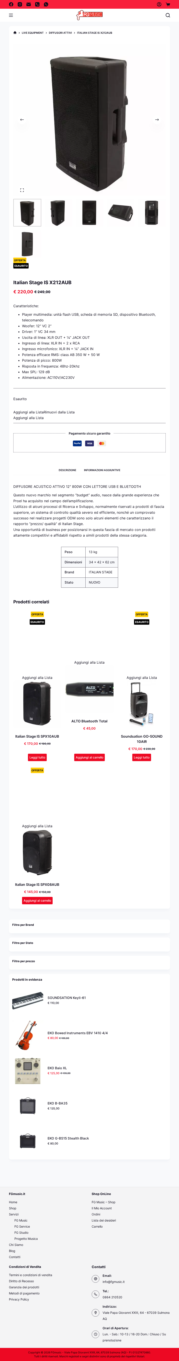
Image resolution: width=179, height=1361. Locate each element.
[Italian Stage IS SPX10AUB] (37, 704)
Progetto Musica (26, 1238)
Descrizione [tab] (67, 470)
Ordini (96, 1214)
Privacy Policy (19, 1299)
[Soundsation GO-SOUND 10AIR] (142, 704)
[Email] (28, 4)
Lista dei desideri (104, 1220)
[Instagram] (20, 4)
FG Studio (21, 1232)
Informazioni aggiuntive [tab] (102, 470)
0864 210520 (112, 1297)
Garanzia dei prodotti (24, 1287)
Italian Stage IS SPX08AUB (37, 884)
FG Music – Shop (103, 1202)
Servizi (14, 1214)
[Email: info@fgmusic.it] (95, 1279)
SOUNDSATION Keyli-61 (67, 998)
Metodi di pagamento (24, 1293)
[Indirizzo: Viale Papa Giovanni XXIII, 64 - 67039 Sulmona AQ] (95, 1313)
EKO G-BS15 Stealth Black (68, 1138)
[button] (44, 412)
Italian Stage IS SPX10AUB (37, 736)
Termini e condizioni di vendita (30, 1275)
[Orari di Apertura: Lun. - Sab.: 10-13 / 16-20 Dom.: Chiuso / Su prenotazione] (95, 1334)
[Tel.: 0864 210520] (95, 1294)
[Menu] (11, 15)
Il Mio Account (102, 1208)
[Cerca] (168, 15)
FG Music (21, 1220)
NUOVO (94, 582)
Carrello (97, 1226)
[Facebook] (11, 4)
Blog (12, 1251)
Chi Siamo (16, 1245)
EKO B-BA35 (57, 1103)
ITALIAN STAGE (100, 572)
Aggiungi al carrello (89, 757)
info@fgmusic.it (114, 1282)
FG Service (22, 1226)
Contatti (14, 1257)
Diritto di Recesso (21, 1281)
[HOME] (15, 32)
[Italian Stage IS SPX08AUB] (37, 852)
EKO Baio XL (57, 1068)
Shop (12, 1208)
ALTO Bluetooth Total (89, 721)
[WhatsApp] (46, 4)
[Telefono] (37, 4)
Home (13, 1202)
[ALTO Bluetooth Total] (89, 689)
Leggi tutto (37, 757)
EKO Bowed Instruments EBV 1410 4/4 (78, 1033)
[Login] (159, 4)
